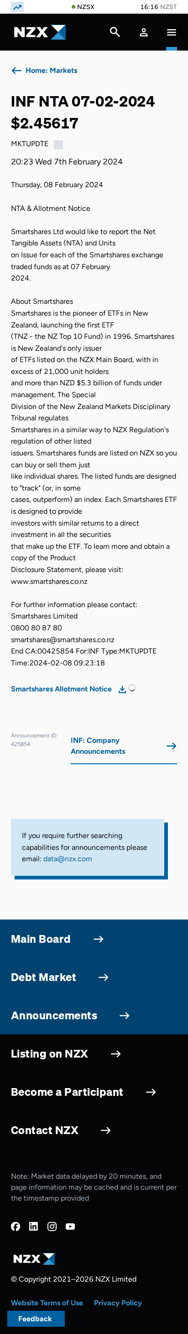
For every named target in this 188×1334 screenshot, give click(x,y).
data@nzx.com (67, 858)
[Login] (143, 32)
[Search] (115, 34)
